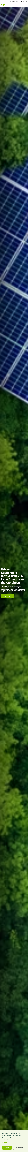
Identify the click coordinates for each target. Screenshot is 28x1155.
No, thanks (19, 1148)
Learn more (7, 596)
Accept (7, 1148)
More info (4, 1142)
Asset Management (16, 1)
